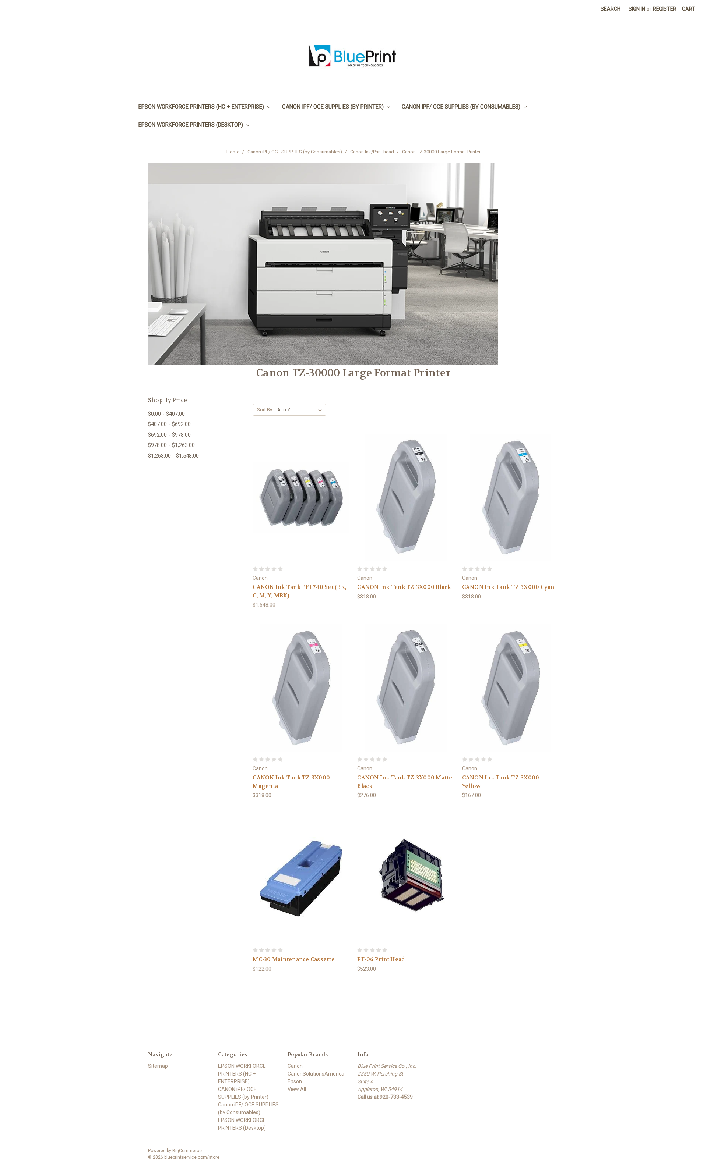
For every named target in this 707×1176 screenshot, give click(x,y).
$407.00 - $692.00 (169, 424)
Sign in (637, 9)
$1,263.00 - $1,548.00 (173, 455)
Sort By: (265, 409)
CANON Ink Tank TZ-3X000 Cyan (508, 587)
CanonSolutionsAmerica (316, 1074)
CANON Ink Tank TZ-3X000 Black (404, 587)
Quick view (301, 491)
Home (232, 151)
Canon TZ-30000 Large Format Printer (441, 151)
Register (664, 9)
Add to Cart (301, 504)
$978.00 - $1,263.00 (171, 445)
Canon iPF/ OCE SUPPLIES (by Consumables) (462, 106)
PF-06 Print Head (381, 959)
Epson (295, 1081)
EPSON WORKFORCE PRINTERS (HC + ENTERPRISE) (201, 106)
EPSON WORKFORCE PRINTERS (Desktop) (191, 124)
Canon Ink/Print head (372, 151)
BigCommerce (187, 1150)
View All (297, 1089)
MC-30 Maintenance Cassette (294, 959)
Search (610, 9)
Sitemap (158, 1066)
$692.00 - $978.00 (169, 434)
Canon (295, 1066)
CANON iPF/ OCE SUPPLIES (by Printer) (333, 106)
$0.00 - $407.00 (166, 414)
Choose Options (406, 504)
